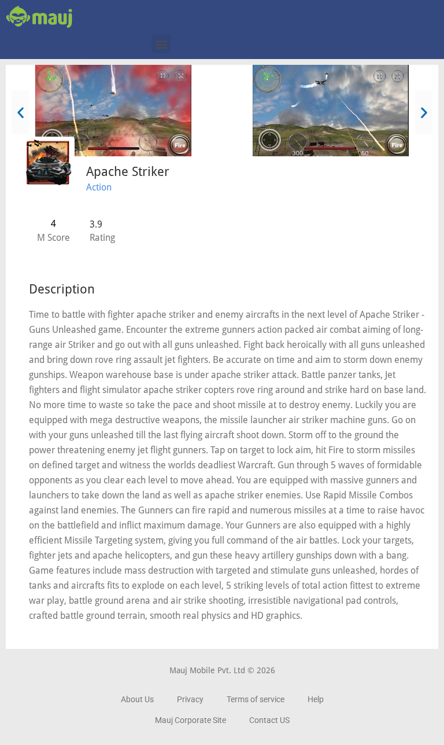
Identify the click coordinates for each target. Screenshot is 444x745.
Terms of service (255, 699)
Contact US (269, 720)
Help (316, 699)
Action (99, 187)
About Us (137, 699)
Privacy (190, 699)
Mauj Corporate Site (190, 720)
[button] (161, 43)
